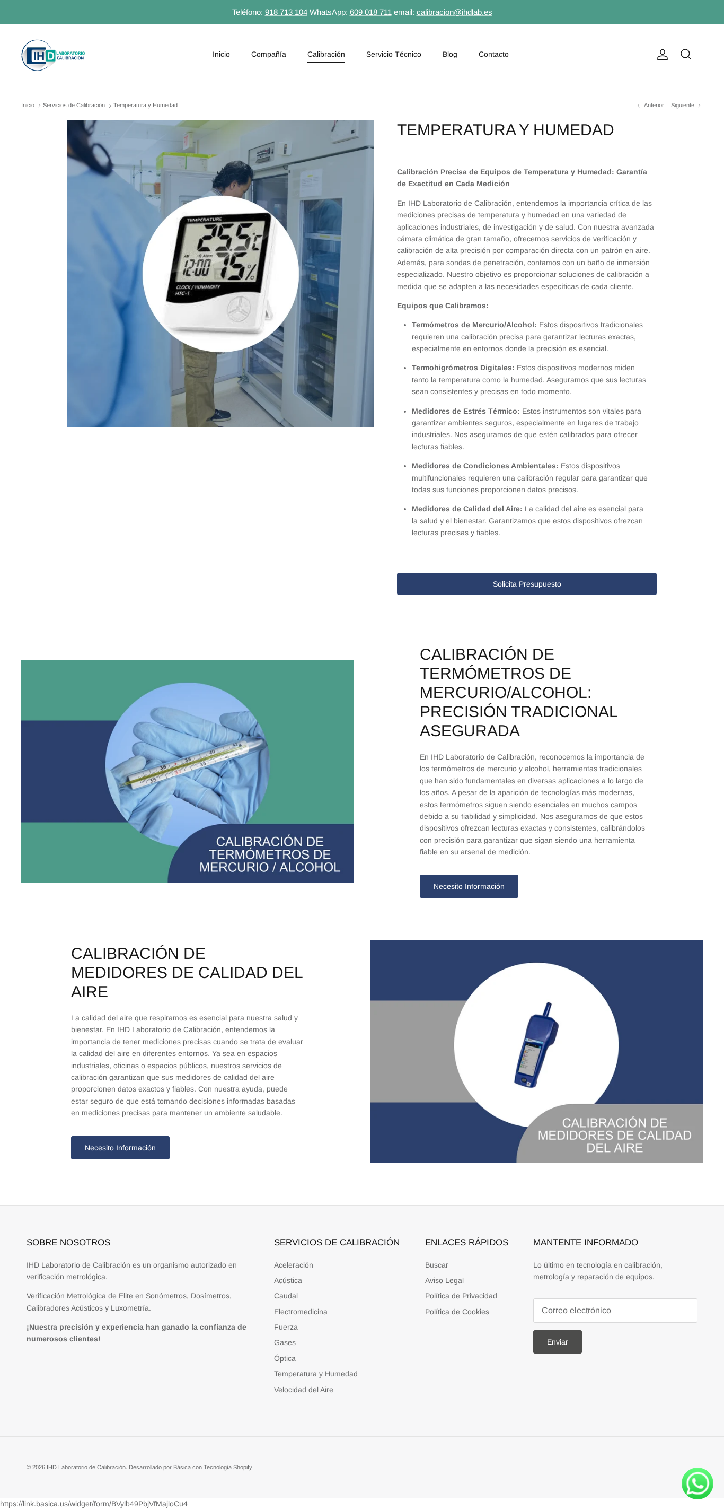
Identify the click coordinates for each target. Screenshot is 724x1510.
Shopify (242, 1467)
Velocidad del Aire (303, 1389)
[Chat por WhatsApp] (697, 1483)
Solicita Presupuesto (527, 584)
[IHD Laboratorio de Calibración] (53, 54)
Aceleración (293, 1265)
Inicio (221, 54)
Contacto (494, 54)
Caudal (286, 1295)
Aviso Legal (444, 1280)
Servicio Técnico (393, 54)
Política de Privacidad (461, 1295)
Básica (182, 1467)
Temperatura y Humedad (145, 105)
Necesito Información (469, 886)
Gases (285, 1342)
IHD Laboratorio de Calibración (86, 1467)
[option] (220, 273)
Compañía (268, 54)
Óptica (285, 1358)
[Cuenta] (660, 54)
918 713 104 (286, 11)
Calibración (326, 54)
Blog (450, 54)
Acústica (288, 1280)
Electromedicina (301, 1311)
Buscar (436, 1265)
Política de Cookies (457, 1311)
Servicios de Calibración (74, 105)
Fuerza (286, 1327)
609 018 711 (371, 11)
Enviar (557, 1342)
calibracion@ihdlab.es (454, 11)
